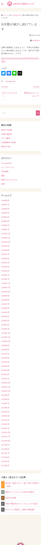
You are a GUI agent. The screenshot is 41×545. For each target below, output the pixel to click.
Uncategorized (10, 81)
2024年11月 (5, 287)
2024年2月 (5, 325)
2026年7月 (5, 205)
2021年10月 (5, 441)
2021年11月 (5, 437)
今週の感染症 (6, 134)
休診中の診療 (6, 130)
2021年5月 (5, 461)
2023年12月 (5, 333)
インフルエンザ (7, 167)
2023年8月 (5, 350)
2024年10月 (5, 292)
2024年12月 (5, 283)
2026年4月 (5, 217)
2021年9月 (5, 445)
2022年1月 (5, 428)
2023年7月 (5, 354)
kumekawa (36, 40)
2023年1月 (5, 379)
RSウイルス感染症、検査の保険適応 (20, 510)
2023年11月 (5, 337)
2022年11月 (5, 387)
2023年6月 (5, 358)
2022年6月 (5, 408)
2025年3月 (5, 271)
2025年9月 (5, 246)
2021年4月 (5, 466)
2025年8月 (5, 250)
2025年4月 (5, 267)
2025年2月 (5, 275)
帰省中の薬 (5, 147)
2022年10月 (5, 391)
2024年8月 (5, 300)
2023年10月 (5, 341)
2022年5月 (5, 412)
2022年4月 (5, 416)
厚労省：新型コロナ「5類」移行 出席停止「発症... (22, 484)
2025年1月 (5, 279)
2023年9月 (5, 345)
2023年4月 (5, 366)
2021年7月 (5, 453)
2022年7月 (5, 403)
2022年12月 (5, 383)
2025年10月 (5, 242)
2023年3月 (5, 370)
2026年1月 (5, 229)
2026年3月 (5, 221)
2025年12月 (5, 234)
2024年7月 (5, 304)
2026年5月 (5, 213)
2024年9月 (5, 296)
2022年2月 (5, 424)
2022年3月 (5, 420)
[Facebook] (9, 73)
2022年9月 (5, 395)
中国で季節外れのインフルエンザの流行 (21, 504)
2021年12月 (5, 432)
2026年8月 (5, 200)
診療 (3, 184)
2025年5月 (5, 263)
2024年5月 (5, 312)
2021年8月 (5, 449)
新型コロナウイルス (9, 180)
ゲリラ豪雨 (5, 138)
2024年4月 (5, 316)
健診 (3, 176)
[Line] (14, 73)
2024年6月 (5, 308)
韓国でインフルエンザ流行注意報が (19, 492)
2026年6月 (5, 209)
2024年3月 (5, 321)
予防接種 (4, 171)
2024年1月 (5, 329)
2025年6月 (5, 259)
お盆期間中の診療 (8, 142)
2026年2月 (5, 225)
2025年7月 (5, 254)
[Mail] (20, 73)
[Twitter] (3, 73)
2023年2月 (5, 374)
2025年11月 (5, 238)
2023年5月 (5, 362)
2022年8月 (5, 399)
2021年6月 (5, 457)
